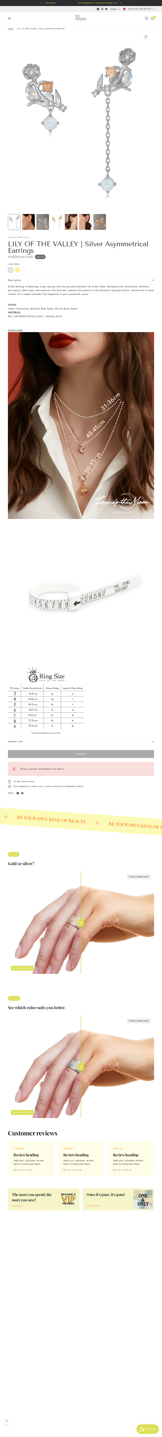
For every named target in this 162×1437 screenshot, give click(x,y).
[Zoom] (145, 36)
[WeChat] (106, 9)
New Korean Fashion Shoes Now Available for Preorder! (117, 3)
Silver (10, 270)
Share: (11, 793)
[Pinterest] (22, 793)
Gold (17, 270)
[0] (151, 18)
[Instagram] (102, 9)
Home (10, 28)
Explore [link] (16, 1206)
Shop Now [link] (92, 1206)
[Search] (146, 18)
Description (14, 280)
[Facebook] (98, 9)
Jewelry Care (15, 741)
